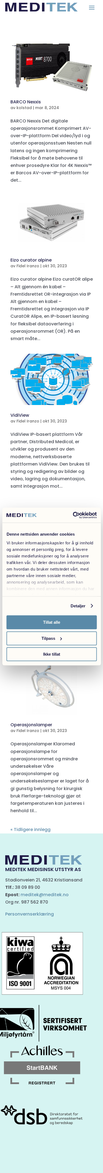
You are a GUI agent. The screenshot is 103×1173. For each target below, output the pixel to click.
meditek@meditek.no (45, 895)
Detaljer (78, 606)
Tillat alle (51, 622)
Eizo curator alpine (31, 260)
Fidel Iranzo (27, 266)
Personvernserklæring (29, 914)
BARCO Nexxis (25, 102)
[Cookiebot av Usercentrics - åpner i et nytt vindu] (73, 515)
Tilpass (48, 638)
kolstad (24, 107)
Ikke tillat (51, 654)
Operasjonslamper (31, 725)
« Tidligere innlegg (30, 829)
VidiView (19, 415)
